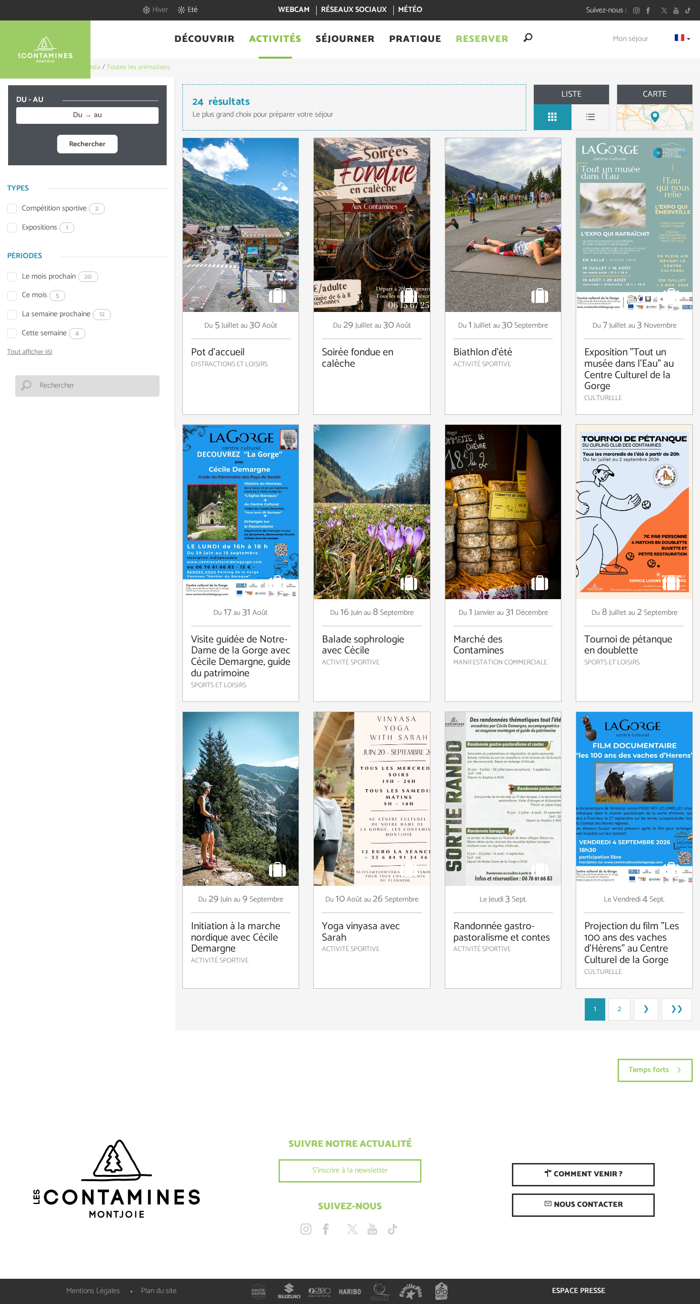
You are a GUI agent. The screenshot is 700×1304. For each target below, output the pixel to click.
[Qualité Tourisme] (380, 1292)
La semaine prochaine (63, 314)
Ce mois (40, 295)
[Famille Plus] (411, 1292)
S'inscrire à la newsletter (350, 1170)
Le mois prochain (57, 276)
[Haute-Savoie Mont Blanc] (258, 1292)
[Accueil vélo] (441, 1292)
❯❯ (676, 1009)
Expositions (45, 227)
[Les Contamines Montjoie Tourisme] (116, 1179)
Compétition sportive (60, 208)
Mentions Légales (93, 1290)
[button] (204, 39)
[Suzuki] (289, 1292)
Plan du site (159, 1290)
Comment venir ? (587, 1174)
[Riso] (319, 1292)
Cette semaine (50, 333)
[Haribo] (350, 1292)
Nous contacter (587, 1204)
